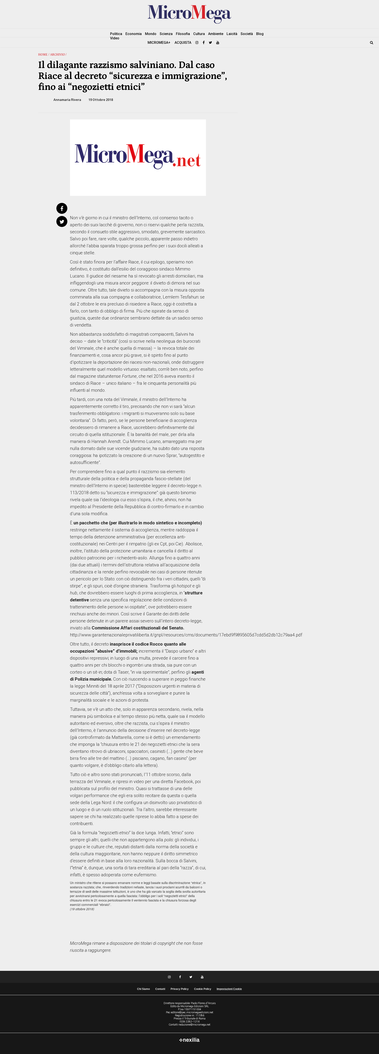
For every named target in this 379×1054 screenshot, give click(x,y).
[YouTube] (217, 42)
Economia (133, 34)
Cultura (199, 34)
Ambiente (215, 34)
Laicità (232, 34)
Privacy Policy (180, 989)
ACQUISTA (183, 42)
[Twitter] (210, 42)
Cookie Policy (202, 989)
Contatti (160, 989)
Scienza (166, 34)
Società (247, 34)
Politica (116, 34)
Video (114, 38)
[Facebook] (204, 42)
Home (43, 54)
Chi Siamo (143, 989)
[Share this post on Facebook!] (61, 209)
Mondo (150, 34)
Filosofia (183, 34)
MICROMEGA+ (159, 42)
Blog (260, 34)
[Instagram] (196, 42)
